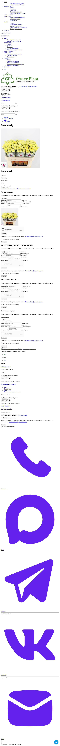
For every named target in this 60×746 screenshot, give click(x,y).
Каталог (6, 21)
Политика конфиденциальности (12, 391)
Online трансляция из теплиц (17, 13)
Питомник (13, 9)
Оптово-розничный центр (17, 3)
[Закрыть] (1, 740)
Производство (7, 6)
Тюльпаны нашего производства (18, 27)
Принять (3, 424)
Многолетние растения (16, 24)
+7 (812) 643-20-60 (5, 33)
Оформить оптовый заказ (23, 188)
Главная (6, 117)
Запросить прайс (23, 86)
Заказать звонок (5, 35)
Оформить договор (15, 19)
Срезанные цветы (8, 118)
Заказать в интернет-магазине (8, 188)
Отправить (3, 233)
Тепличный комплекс (15, 12)
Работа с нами (7, 16)
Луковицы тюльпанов (16, 29)
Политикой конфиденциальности (34, 236)
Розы (5, 120)
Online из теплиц (32, 86)
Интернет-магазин (5, 97)
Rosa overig (7, 121)
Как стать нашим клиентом (17, 17)
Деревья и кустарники (16, 26)
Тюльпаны (13, 10)
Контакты (6, 30)
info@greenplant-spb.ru (6, 409)
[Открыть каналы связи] (1, 743)
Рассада (12, 7)
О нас (5, 2)
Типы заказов (13, 20)
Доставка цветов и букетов (17, 4)
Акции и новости (8, 14)
